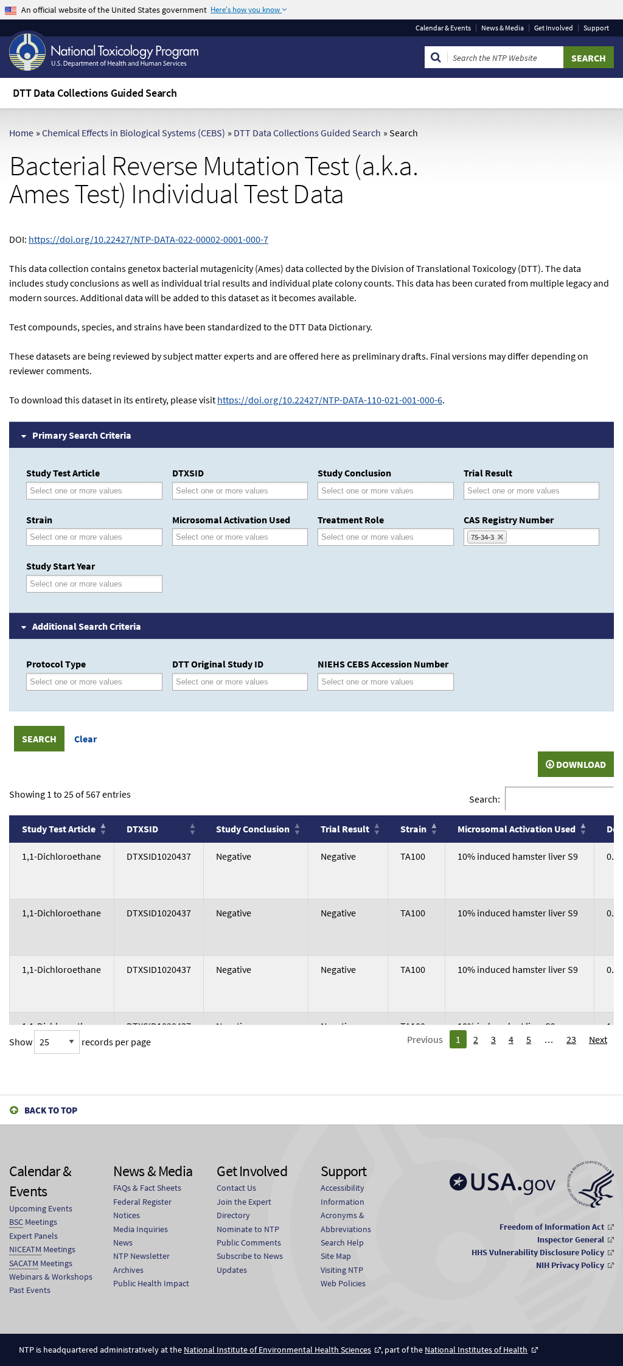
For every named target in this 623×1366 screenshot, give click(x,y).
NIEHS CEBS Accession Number (383, 664)
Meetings (33, 1221)
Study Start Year (60, 566)
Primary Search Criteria (81, 435)
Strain (39, 520)
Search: (484, 798)
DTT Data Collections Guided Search (307, 133)
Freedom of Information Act (551, 1226)
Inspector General (570, 1239)
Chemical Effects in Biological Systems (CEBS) (133, 133)
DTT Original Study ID (217, 664)
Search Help (342, 1242)
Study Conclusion (354, 473)
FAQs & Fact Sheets (147, 1187)
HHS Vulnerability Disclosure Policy (538, 1252)
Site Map (336, 1255)
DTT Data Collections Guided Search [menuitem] (95, 93)
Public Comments (249, 1242)
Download (580, 764)
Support (596, 28)
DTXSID (188, 473)
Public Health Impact (151, 1283)
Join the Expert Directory (244, 1208)
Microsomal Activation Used (231, 520)
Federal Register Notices (142, 1208)
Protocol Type (56, 664)
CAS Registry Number (509, 520)
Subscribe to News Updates (250, 1262)
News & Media (502, 28)
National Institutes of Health (476, 1349)
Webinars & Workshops (50, 1276)
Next (598, 1039)
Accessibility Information (342, 1194)
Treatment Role (351, 520)
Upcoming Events (40, 1208)
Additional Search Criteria (86, 626)
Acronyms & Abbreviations (346, 1222)
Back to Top (50, 1110)
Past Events (29, 1289)
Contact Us (236, 1187)
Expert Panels (33, 1235)
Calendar (443, 28)
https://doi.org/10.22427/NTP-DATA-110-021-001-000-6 (329, 400)
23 (571, 1039)
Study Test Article (63, 473)
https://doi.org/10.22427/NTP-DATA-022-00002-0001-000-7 (148, 239)
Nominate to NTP (248, 1229)
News (123, 1242)
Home (21, 133)
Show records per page (80, 1042)
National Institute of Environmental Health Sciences (277, 1349)
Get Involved (553, 28)
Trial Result (488, 473)
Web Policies (343, 1283)
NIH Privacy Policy (570, 1265)
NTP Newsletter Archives (141, 1262)
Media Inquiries (140, 1229)
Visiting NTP (342, 1269)
